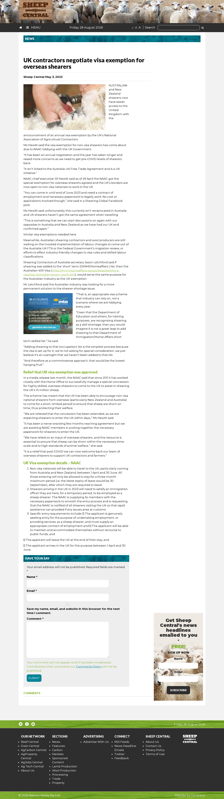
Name (32, 577)
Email (32, 590)
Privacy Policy (155, 750)
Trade (56, 778)
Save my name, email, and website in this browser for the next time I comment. (73, 611)
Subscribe (178, 690)
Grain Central (30, 746)
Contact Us (153, 746)
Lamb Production (64, 766)
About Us (27, 770)
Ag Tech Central (32, 766)
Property (58, 782)
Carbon (57, 750)
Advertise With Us (96, 741)
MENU (35, 27)
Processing (60, 774)
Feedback (121, 758)
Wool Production (64, 770)
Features (58, 746)
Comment (35, 618)
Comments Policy (89, 666)
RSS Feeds (121, 741)
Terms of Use (155, 754)
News (56, 741)
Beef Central (30, 741)
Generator (198, 795)
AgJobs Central (32, 762)
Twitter (119, 754)
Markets (58, 754)
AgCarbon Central (33, 750)
